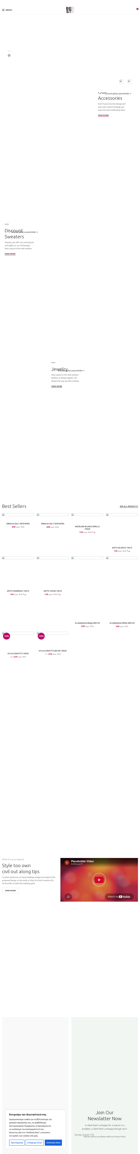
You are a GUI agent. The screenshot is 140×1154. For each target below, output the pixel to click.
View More (10, 891)
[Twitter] (66, 3)
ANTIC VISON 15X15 (53, 591)
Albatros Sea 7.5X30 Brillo (52, 524)
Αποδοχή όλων (53, 1143)
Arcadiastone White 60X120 (122, 623)
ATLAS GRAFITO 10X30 (18, 653)
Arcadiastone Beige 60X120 (87, 623)
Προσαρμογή (17, 1143)
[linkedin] (73, 3)
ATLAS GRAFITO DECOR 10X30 (53, 651)
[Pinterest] (70, 3)
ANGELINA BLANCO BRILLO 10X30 (87, 527)
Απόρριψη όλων (34, 1143)
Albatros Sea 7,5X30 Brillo (18, 524)
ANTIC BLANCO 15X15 (122, 548)
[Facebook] (63, 3)
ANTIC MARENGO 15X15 (18, 591)
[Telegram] (76, 3)
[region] (35, 1129)
